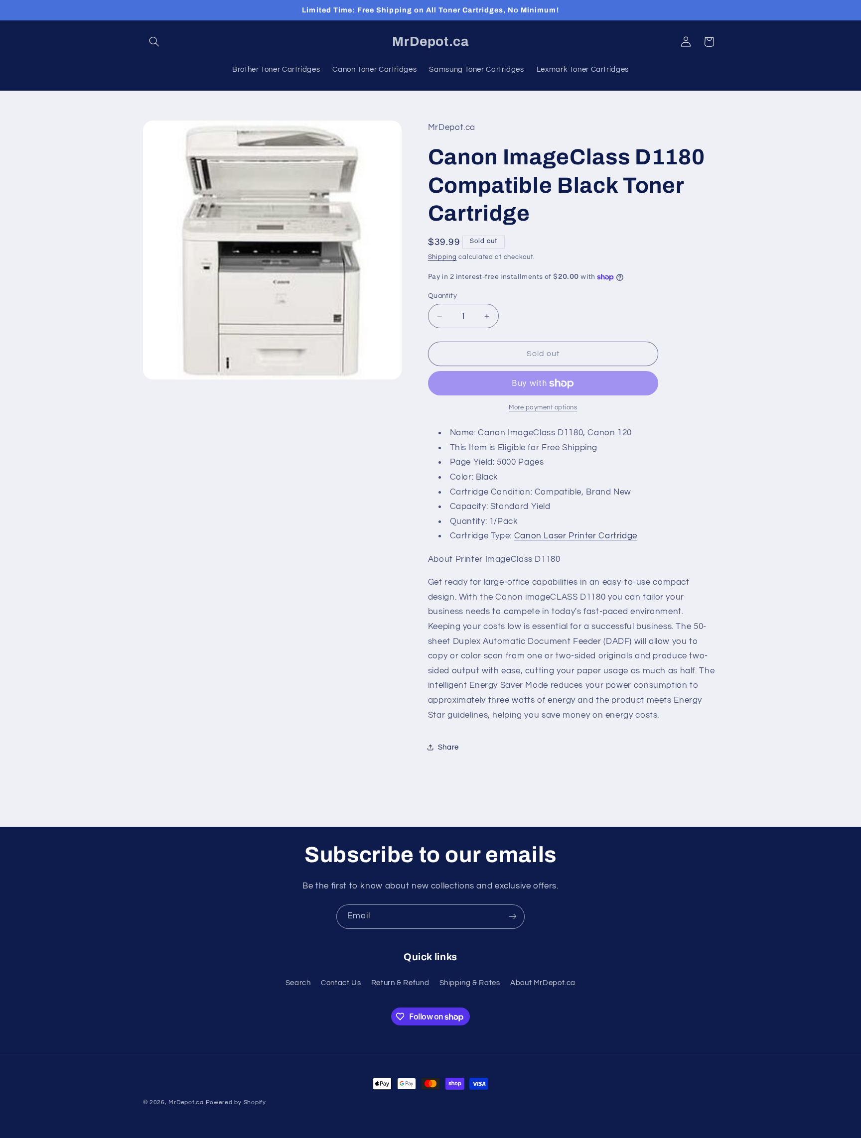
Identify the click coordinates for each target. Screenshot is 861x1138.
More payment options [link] (543, 408)
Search (298, 983)
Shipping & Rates (469, 983)
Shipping (442, 257)
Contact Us (341, 983)
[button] (154, 41)
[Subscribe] (512, 916)
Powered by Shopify (236, 1102)
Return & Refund (400, 983)
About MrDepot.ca (542, 983)
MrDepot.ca (185, 1102)
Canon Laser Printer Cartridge (575, 536)
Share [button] (448, 747)
